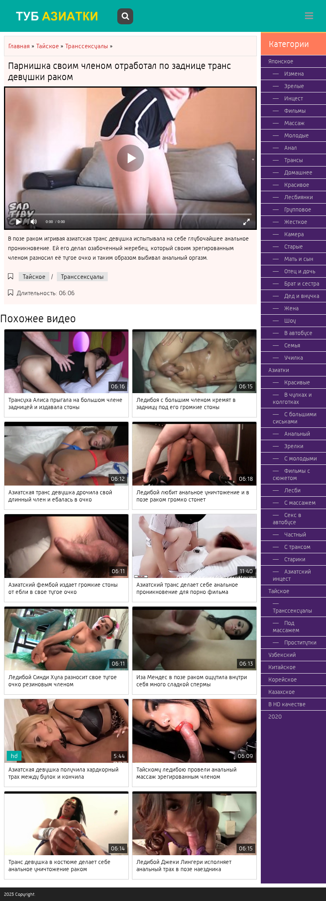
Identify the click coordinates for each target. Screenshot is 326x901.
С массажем (300, 502)
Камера (294, 234)
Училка (293, 357)
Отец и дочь (299, 271)
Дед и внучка (301, 296)
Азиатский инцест (292, 575)
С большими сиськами (294, 418)
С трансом (297, 546)
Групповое (297, 209)
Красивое (296, 184)
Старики (294, 559)
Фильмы (295, 110)
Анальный (297, 433)
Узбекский (282, 654)
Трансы (293, 160)
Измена (294, 73)
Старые (293, 246)
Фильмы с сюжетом (291, 474)
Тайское (34, 276)
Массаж (294, 123)
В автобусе (298, 333)
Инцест (293, 98)
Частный (295, 534)
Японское (280, 61)
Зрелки (293, 446)
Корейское (282, 679)
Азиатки (278, 370)
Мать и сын (298, 258)
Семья (292, 345)
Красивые (297, 382)
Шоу (290, 320)
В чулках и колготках (292, 398)
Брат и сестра (301, 283)
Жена (291, 308)
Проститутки (300, 642)
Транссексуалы (82, 276)
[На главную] (59, 16)
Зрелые (294, 86)
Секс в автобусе (287, 518)
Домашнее (298, 172)
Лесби (292, 490)
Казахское (281, 691)
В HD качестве (287, 704)
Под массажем (286, 626)
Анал (290, 147)
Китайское (282, 667)
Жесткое (295, 221)
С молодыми (300, 458)
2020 (275, 716)
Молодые (296, 135)
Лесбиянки (298, 197)
